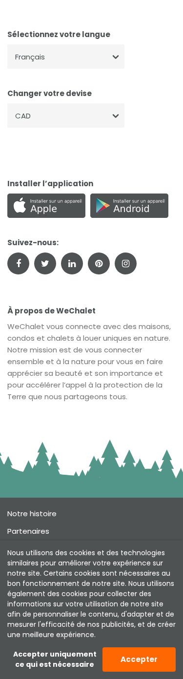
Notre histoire (32, 513)
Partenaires (28, 531)
